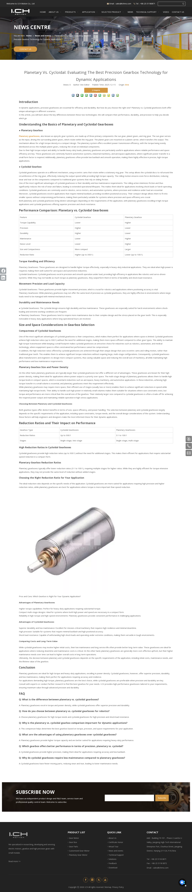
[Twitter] (98, 879)
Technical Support (116, 855)
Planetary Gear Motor (78, 855)
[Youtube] (105, 879)
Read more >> (14, 861)
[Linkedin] (3, 277)
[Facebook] (3, 271)
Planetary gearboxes (29, 136)
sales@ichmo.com (124, 3)
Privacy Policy (118, 887)
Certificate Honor (116, 842)
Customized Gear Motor (79, 850)
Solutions (112, 859)
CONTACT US (25, 49)
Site (127, 84)
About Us (112, 838)
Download (113, 867)
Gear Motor (74, 838)
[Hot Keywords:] (183, 4)
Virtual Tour (113, 846)
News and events (116, 850)
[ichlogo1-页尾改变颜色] (18, 835)
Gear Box (73, 842)
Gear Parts (73, 846)
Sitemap (107, 887)
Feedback (113, 863)
